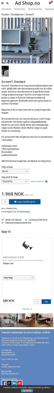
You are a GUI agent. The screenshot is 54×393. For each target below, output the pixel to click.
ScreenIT (30, 14)
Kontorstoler (19, 9)
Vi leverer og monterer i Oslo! (22, 345)
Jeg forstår (27, 391)
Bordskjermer (17, 14)
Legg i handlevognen (26, 202)
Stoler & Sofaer (35, 9)
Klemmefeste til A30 (13, 257)
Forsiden (5, 14)
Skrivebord (6, 9)
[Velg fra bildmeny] (39, 185)
